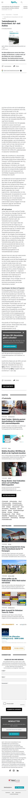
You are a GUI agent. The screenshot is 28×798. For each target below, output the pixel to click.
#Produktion (5, 508)
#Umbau (9, 512)
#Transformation (6, 503)
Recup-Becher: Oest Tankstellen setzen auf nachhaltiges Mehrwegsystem (13, 483)
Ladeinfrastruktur (21, 150)
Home (3, 14)
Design (17, 246)
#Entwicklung (14, 517)
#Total (13, 514)
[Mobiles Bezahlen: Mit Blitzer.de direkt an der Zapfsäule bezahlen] (14, 439)
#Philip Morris (11, 607)
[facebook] (10, 770)
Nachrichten (9, 14)
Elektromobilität (8, 140)
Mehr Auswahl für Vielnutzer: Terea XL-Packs (12, 611)
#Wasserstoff (15, 507)
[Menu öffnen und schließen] (2, 2)
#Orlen (9, 544)
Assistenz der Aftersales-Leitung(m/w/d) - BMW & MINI (13, 637)
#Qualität (20, 516)
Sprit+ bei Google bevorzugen (11, 70)
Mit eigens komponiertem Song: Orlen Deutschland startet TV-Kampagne (13, 549)
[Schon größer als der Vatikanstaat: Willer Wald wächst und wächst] (14, 567)
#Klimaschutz (11, 416)
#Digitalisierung (13, 516)
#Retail (10, 510)
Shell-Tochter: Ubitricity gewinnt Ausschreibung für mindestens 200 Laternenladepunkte (13, 421)
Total (3, 288)
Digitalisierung (18, 313)
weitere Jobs (6, 648)
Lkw (24, 167)
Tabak (9, 203)
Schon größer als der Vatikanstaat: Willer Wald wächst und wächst (14, 581)
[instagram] (14, 770)
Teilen (17, 66)
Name (3, 677)
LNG (23, 157)
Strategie (18, 363)
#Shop (9, 478)
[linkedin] (18, 770)
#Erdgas (8, 507)
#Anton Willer (11, 576)
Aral (3, 107)
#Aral (19, 501)
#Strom (18, 514)
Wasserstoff (17, 171)
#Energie (15, 512)
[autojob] (23, 624)
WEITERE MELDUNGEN (9, 495)
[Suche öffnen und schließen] (21, 2)
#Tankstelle (6, 398)
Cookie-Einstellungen (14, 794)
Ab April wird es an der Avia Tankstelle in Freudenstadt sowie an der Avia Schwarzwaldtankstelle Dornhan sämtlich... (12, 489)
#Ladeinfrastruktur (17, 505)
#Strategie (22, 517)
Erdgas (11, 159)
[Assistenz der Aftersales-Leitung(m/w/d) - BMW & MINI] (5, 632)
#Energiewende (6, 514)
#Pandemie (13, 508)
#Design (4, 512)
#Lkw (22, 507)
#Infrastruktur (13, 501)
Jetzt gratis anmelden (10, 346)
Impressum (8, 792)
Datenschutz (18, 792)
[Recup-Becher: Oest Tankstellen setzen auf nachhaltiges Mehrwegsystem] (14, 469)
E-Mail (3, 670)
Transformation (20, 117)
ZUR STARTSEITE (8, 386)
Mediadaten (8, 787)
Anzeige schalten (19, 648)
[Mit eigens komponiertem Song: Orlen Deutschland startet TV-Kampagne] (14, 535)
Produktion (12, 173)
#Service (4, 510)
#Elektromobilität (6, 505)
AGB (13, 792)
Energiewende (8, 290)
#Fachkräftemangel (18, 510)
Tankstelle (15, 14)
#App (9, 448)
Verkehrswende (6, 136)
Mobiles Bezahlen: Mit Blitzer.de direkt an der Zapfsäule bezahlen (14, 452)
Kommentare (7, 66)
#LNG (3, 507)
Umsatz (13, 184)
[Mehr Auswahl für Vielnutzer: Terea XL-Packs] (14, 599)
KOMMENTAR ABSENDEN (14, 709)
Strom (3, 319)
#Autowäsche (5, 517)
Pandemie (15, 180)
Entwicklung (17, 353)
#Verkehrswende (16, 503)
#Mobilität (4, 516)
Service (9, 199)
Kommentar (4, 683)
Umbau (6, 246)
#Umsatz (19, 508)
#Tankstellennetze (7, 519)
